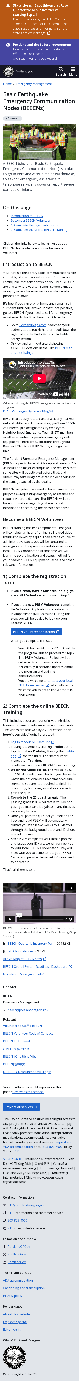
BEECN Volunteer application (34, 632)
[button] (60, 71)
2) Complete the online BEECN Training (39, 230)
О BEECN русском (16, 1049)
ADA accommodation (18, 1280)
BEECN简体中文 (14, 1064)
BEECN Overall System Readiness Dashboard (35, 966)
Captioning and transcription (24, 1288)
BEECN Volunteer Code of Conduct (28, 1033)
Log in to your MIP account (30, 742)
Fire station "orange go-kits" (23, 974)
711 (17, 1151)
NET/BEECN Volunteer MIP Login (27, 1072)
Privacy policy (12, 1296)
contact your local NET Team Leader (45, 682)
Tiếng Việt (48, 411)
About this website (16, 1314)
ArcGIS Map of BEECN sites (22, 959)
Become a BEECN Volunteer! (31, 220)
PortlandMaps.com (32, 325)
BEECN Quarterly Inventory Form (31, 943)
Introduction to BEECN (27, 216)
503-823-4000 (53, 1147)
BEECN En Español (16, 1041)
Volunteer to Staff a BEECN (22, 1026)
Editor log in (12, 1329)
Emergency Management (34, 84)
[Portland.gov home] (18, 71)
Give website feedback (28, 1092)
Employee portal (15, 1322)
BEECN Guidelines (20, 951)
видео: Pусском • (30, 411)
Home (7, 84)
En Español (10, 411)
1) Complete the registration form (35, 225)
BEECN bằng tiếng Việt (19, 1056)
